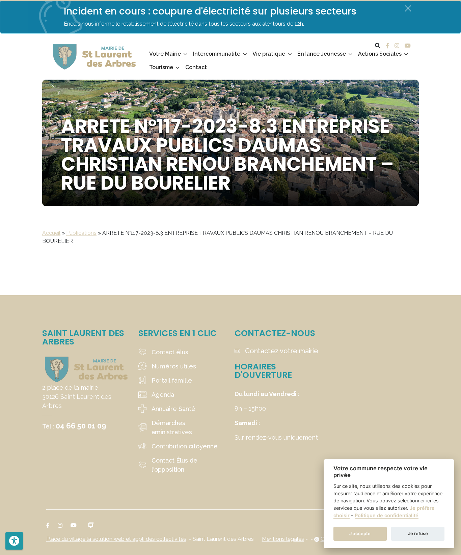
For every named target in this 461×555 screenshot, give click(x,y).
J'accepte (360, 533)
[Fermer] (408, 8)
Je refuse (418, 533)
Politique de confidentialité (386, 515)
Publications (81, 233)
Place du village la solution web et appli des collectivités (116, 539)
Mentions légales (283, 539)
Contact (196, 67)
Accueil (51, 233)
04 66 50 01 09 (81, 425)
